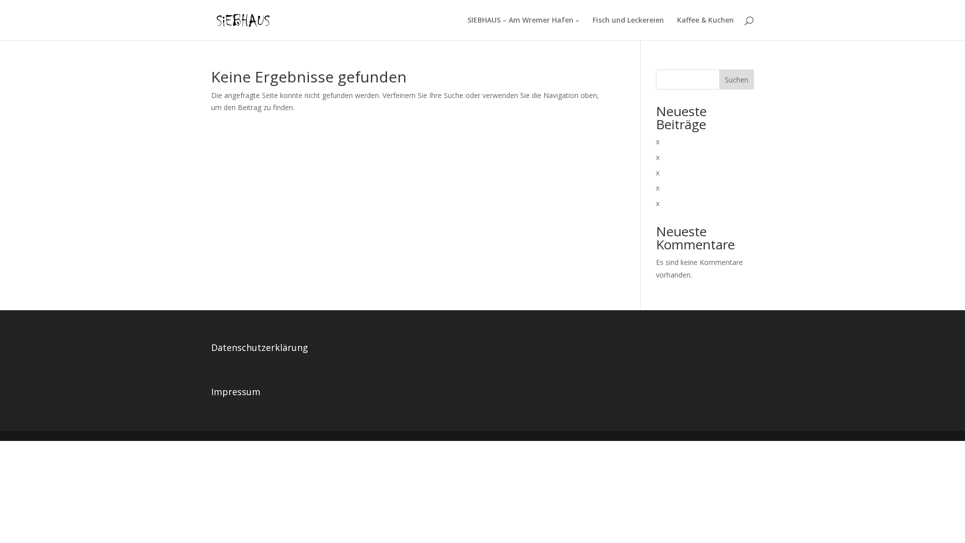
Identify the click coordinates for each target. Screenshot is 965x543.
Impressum (235, 392)
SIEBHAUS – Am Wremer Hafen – (523, 21)
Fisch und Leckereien (628, 21)
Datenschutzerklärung (259, 347)
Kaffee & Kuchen (705, 21)
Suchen (736, 79)
